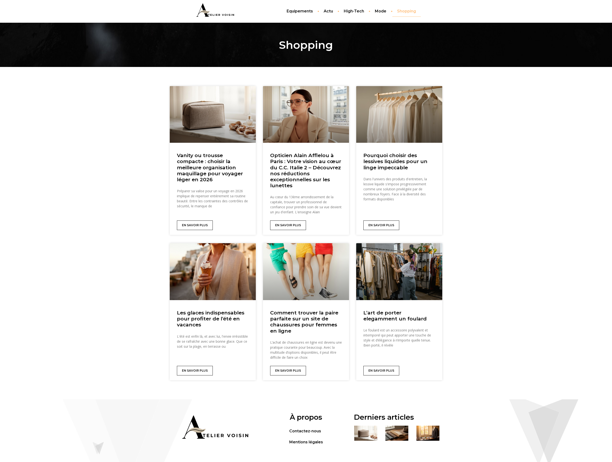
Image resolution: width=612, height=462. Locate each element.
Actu (328, 11)
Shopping (406, 11)
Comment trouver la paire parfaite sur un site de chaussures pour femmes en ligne (304, 322)
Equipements (300, 11)
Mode (380, 11)
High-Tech (354, 11)
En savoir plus (195, 225)
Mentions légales (306, 442)
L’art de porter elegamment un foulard (395, 316)
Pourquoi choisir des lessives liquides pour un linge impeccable (395, 161)
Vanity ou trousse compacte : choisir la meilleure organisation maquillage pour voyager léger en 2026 (210, 167)
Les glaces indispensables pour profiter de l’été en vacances (210, 319)
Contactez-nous (305, 431)
